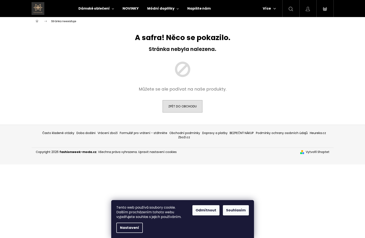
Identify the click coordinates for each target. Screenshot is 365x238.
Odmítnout (206, 210)
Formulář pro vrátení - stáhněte (143, 133)
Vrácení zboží (108, 133)
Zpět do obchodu (182, 106)
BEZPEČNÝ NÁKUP (242, 133)
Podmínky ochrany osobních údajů (282, 133)
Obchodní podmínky (184, 133)
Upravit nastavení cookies (157, 152)
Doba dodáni (85, 133)
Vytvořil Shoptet (317, 152)
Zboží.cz (184, 137)
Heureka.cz (318, 133)
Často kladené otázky (58, 133)
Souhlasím (236, 210)
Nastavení (129, 227)
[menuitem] (96, 8)
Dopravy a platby (215, 133)
